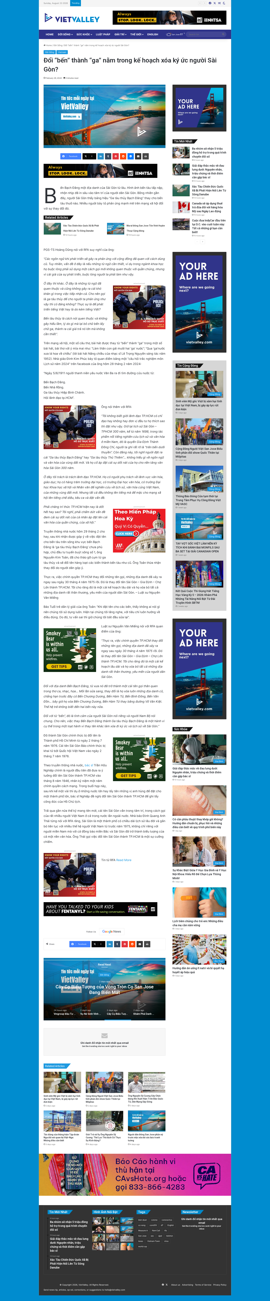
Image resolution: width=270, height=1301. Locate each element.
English (152, 34)
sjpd (160, 1236)
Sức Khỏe (83, 34)
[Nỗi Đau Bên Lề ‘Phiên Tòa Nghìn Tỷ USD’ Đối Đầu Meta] (126, 1238)
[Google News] (111, 931)
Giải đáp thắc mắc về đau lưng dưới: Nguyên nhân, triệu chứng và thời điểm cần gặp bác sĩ (196, 772)
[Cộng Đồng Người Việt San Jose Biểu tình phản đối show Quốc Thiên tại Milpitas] (104, 1082)
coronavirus (167, 1220)
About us (175, 1285)
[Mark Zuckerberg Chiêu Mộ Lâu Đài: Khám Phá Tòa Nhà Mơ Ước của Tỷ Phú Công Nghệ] (98, 1229)
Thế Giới (135, 34)
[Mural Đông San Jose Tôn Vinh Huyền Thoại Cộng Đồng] (115, 229)
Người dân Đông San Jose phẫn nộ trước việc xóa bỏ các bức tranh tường (145, 1137)
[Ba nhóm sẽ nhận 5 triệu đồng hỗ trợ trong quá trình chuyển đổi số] (181, 152)
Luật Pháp (103, 34)
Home (50, 34)
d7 (162, 1225)
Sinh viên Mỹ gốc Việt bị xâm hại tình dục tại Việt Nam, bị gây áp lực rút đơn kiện (62, 1099)
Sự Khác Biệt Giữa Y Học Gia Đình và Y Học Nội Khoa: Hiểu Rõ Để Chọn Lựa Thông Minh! (199, 874)
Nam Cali (156, 1230)
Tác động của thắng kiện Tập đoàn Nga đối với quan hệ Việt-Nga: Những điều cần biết (61, 1137)
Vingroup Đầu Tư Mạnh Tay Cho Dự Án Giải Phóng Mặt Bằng (104, 989)
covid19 (153, 1225)
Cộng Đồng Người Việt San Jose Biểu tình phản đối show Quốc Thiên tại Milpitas (104, 1099)
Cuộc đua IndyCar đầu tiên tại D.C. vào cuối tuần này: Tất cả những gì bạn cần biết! (122, 3)
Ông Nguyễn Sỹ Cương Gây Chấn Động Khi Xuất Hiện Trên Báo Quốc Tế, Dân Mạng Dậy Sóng (145, 1099)
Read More (123, 860)
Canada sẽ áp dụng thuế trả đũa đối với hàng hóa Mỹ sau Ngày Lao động (207, 207)
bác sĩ (89, 765)
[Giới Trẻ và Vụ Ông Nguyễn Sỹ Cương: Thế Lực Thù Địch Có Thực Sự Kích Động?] (104, 1121)
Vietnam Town (153, 1241)
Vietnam (62, 52)
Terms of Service (202, 1285)
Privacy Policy (219, 1285)
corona (154, 1220)
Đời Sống (64, 34)
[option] (104, 989)
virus (166, 1241)
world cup (142, 1246)
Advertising (187, 1285)
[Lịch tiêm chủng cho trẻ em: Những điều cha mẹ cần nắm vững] (126, 1246)
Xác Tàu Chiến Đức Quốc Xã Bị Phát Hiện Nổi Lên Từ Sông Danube (209, 190)
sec (152, 1236)
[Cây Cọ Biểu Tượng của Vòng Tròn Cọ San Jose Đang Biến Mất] (126, 1229)
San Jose (142, 1236)
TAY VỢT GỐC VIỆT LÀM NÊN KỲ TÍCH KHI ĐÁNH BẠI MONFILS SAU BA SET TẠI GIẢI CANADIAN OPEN (198, 547)
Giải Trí (119, 34)
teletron (169, 1236)
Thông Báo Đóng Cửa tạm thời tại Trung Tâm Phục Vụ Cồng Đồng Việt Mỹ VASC (198, 500)
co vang (141, 1225)
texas (140, 1241)
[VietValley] (72, 17)
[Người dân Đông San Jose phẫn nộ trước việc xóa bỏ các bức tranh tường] (146, 1121)
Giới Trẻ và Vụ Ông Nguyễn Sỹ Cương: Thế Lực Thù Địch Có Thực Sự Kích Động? (103, 1137)
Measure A (143, 1230)
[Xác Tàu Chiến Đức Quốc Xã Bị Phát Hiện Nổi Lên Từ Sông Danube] (52, 229)
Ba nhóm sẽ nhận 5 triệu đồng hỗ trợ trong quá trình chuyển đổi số (209, 152)
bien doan (142, 1220)
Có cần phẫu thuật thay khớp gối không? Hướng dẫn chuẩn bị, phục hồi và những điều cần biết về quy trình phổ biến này (197, 823)
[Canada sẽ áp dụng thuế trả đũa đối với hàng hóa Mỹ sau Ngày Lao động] (181, 207)
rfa (165, 1230)
